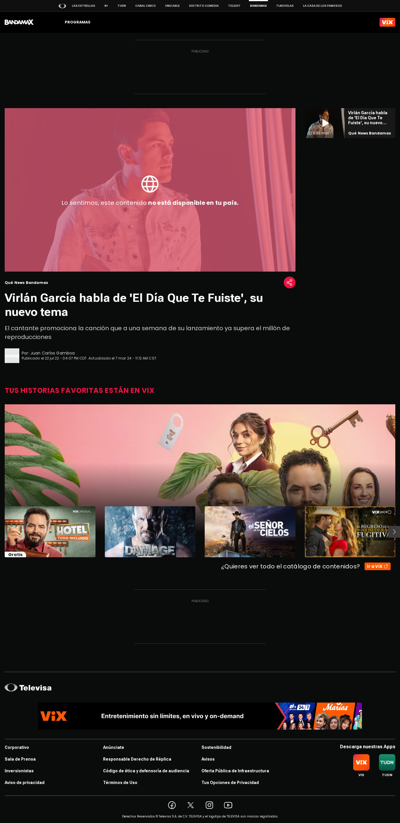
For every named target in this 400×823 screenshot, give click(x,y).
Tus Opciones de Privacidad (230, 782)
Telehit (234, 5)
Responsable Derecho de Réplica (137, 759)
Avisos (208, 759)
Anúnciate (113, 747)
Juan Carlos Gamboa (52, 353)
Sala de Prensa (20, 759)
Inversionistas (19, 771)
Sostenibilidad (216, 747)
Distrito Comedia (204, 5)
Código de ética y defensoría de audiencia (146, 771)
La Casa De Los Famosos (322, 5)
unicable (172, 5)
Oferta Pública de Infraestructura (235, 771)
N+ (106, 5)
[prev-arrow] (1, 531)
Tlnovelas (285, 5)
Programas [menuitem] (77, 22)
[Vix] (387, 22)
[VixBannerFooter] (200, 716)
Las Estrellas (83, 5)
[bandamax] (19, 22)
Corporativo (17, 747)
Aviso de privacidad (25, 782)
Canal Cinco (145, 5)
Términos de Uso (120, 782)
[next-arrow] (394, 532)
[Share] (289, 282)
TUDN (121, 5)
